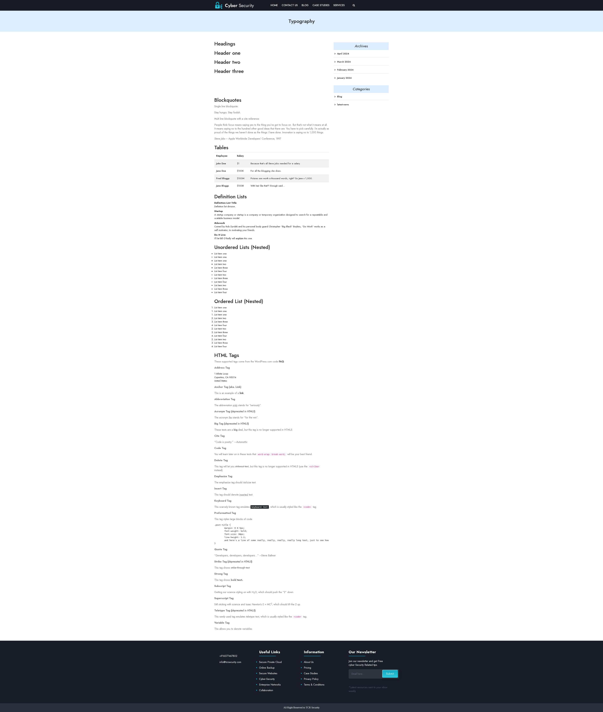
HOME (274, 5)
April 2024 (343, 53)
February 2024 (345, 69)
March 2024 (344, 61)
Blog (339, 96)
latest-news (343, 104)
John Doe (221, 163)
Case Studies (311, 673)
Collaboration (266, 690)
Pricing (307, 668)
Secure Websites (268, 673)
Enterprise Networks (270, 684)
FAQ (281, 361)
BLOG (305, 5)
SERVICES (339, 5)
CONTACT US (290, 5)
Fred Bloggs (222, 178)
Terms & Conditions (314, 684)
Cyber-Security (267, 679)
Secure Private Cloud (270, 662)
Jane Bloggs (222, 185)
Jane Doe (221, 171)
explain (239, 238)
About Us (309, 662)
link (242, 393)
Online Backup (267, 668)
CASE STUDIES (320, 5)
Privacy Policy (311, 679)
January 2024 (344, 78)
